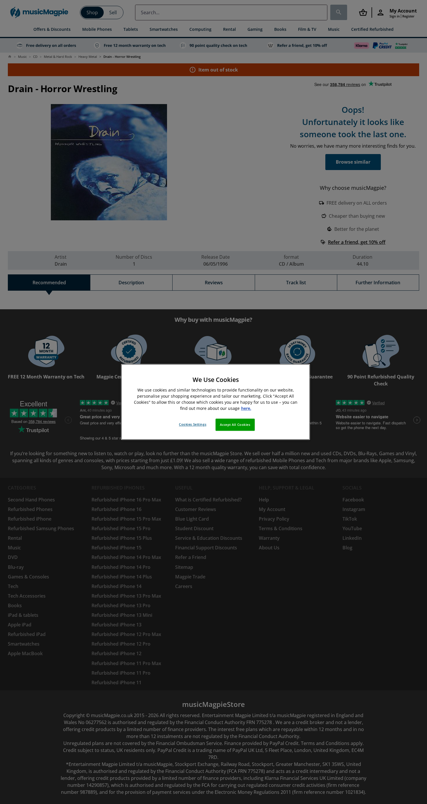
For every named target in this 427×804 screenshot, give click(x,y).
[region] (215, 402)
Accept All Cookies (235, 425)
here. (246, 408)
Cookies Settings (192, 424)
